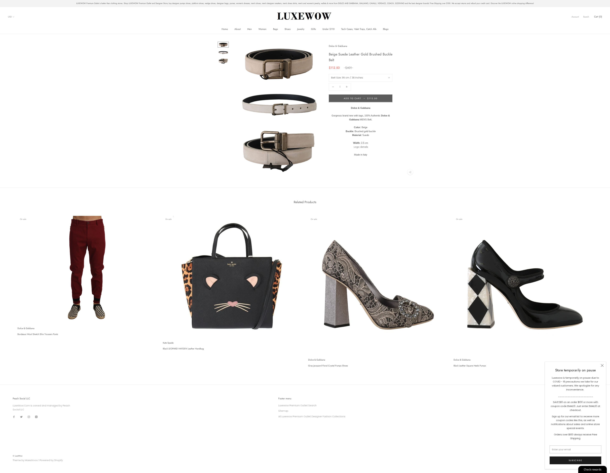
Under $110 (328, 29)
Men (249, 29)
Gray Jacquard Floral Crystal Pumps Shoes (328, 365)
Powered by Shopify (51, 460)
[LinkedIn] (36, 417)
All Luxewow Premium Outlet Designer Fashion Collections (311, 416)
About (237, 29)
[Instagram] (29, 417)
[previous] (10, 290)
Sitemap (283, 410)
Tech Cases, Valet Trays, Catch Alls (358, 29)
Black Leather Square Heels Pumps (470, 365)
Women (262, 29)
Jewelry (300, 29)
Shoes (288, 29)
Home (225, 29)
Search (586, 16)
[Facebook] (14, 417)
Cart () (598, 16)
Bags (275, 29)
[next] (600, 290)
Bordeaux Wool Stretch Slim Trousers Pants (37, 334)
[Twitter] (21, 417)
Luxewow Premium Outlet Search (297, 405)
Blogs (385, 29)
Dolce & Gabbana (338, 46)
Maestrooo (31, 460)
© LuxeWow (17, 455)
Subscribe (575, 460)
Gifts (313, 29)
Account (575, 16)
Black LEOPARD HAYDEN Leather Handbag (183, 348)
